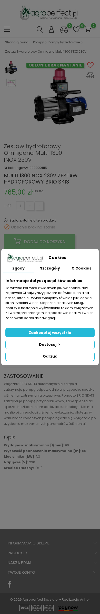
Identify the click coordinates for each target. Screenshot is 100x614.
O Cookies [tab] (81, 268)
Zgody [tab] (18, 268)
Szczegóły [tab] (50, 268)
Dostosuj (48, 344)
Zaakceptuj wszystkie (50, 332)
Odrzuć (50, 356)
